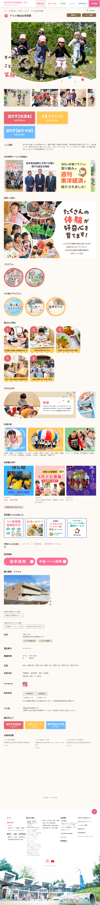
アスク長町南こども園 (42, 740)
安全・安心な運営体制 (49, 823)
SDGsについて (65, 830)
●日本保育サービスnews (52, 544)
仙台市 (27, 11)
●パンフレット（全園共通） (32, 544)
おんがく (29, 838)
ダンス (36, 838)
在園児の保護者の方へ (84, 818)
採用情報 (63, 841)
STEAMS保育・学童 (32, 835)
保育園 (10, 825)
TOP (5, 11)
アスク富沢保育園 (9, 740)
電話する (74, 15)
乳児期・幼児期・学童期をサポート (32, 822)
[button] (50, 53)
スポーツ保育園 (31, 831)
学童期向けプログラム (33, 853)
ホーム (9, 818)
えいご (29, 836)
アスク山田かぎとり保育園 (74, 740)
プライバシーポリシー (84, 836)
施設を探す (10, 822)
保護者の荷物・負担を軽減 (50, 825)
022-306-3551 (27, 648)
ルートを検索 (45, 641)
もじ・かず (30, 840)
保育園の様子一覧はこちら (13, 507)
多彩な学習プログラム (33, 827)
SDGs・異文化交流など (33, 855)
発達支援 (29, 825)
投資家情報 (81, 832)
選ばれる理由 (30, 818)
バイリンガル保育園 (32, 829)
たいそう (35, 836)
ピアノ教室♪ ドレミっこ (34, 848)
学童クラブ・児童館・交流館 (16, 828)
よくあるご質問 (82, 825)
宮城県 (20, 11)
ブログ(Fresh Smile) (66, 833)
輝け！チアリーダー (32, 851)
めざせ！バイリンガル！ (34, 844)
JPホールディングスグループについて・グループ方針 (69, 824)
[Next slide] (92, 230)
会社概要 (63, 818)
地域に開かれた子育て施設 (50, 828)
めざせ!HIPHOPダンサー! (34, 849)
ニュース (63, 837)
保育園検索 (12, 11)
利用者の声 (81, 829)
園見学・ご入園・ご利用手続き (16, 834)
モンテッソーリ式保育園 (34, 833)
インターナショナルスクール (16, 830)
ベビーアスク (31, 842)
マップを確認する (29, 641)
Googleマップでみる (50, 797)
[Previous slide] (8, 230)
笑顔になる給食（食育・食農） (51, 820)
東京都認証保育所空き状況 (15, 839)
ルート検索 (89, 15)
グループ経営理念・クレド (69, 827)
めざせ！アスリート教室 (34, 846)
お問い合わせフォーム (84, 821)
